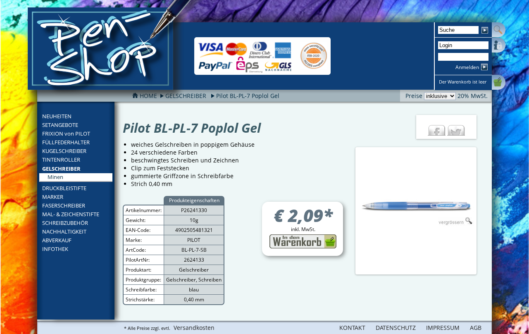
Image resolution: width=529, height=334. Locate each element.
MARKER (52, 196)
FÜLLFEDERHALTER (66, 142)
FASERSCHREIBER (63, 205)
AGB (475, 328)
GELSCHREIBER (61, 168)
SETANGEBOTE (60, 125)
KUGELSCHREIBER (64, 151)
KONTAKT (352, 328)
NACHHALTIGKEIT (64, 231)
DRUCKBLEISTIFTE (64, 188)
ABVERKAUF (56, 240)
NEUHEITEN (56, 116)
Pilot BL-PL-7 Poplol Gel (247, 96)
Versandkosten (194, 328)
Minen (55, 177)
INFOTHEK (55, 249)
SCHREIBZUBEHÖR (65, 223)
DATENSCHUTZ (396, 328)
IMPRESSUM (443, 328)
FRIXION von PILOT (66, 133)
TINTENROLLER (61, 159)
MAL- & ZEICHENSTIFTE (70, 214)
